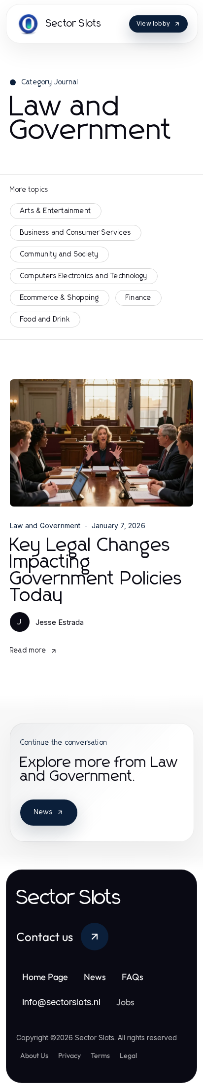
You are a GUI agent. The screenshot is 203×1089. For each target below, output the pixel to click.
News (43, 812)
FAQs (132, 976)
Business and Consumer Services (75, 232)
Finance (138, 297)
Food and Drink (45, 319)
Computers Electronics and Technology (83, 276)
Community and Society (59, 254)
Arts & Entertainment (55, 211)
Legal (128, 1055)
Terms (100, 1055)
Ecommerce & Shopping (59, 297)
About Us (34, 1055)
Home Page (45, 976)
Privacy (69, 1055)
